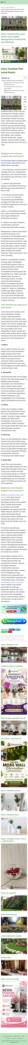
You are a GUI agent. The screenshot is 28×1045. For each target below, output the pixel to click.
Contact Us (20, 1038)
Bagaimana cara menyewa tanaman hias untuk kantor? (14, 91)
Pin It (10, 631)
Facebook (12, 629)
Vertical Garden (17, 1036)
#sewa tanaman (9, 635)
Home (2, 7)
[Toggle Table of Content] (24, 78)
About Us (14, 1038)
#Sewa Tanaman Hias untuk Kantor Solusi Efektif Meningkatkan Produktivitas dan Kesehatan (12, 639)
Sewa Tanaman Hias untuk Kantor (12, 80)
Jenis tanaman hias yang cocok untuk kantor (13, 87)
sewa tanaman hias (7, 197)
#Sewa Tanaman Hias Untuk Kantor (14, 636)
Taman (23, 1036)
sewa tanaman (10, 7)
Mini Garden (8, 1038)
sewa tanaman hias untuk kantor (12, 582)
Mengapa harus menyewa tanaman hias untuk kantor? (14, 83)
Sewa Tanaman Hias (8, 1036)
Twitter (18, 629)
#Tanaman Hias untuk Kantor (16, 640)
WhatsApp (5, 631)
